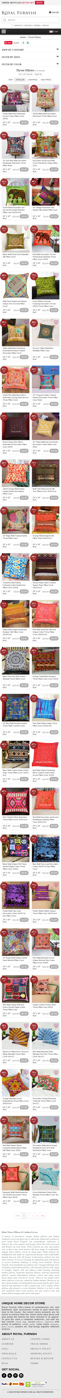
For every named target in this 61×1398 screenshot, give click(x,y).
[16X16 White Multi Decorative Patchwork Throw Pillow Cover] (45, 111)
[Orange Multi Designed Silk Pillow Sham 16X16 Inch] (45, 533)
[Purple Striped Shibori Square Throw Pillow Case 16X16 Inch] (45, 908)
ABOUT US (8, 1339)
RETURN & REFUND (42, 1358)
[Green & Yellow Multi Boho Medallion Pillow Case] (45, 346)
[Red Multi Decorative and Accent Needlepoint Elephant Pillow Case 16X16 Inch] (45, 815)
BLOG (5, 1363)
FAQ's (5, 1349)
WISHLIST (18, 25)
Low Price (33, 80)
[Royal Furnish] (19, 13)
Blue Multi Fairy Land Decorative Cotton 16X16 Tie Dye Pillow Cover (45, 866)
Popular (20, 80)
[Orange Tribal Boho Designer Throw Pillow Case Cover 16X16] (45, 674)
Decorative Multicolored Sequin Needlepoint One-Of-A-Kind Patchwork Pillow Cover (45, 1147)
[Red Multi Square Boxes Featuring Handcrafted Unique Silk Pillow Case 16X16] (15, 1143)
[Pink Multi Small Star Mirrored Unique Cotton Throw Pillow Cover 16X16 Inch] (45, 627)
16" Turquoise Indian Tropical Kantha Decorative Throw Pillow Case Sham (45, 397)
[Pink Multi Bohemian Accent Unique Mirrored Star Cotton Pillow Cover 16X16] (45, 955)
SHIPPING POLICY (41, 1354)
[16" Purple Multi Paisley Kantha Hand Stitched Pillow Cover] (15, 955)
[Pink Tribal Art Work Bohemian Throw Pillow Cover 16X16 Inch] (15, 815)
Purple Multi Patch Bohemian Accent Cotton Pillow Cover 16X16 (14, 116)
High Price (46, 80)
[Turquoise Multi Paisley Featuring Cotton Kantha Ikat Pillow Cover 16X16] (15, 580)
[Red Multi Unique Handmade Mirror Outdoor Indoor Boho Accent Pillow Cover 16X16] (45, 768)
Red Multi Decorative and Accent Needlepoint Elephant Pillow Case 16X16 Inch (45, 819)
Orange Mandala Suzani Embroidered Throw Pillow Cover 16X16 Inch (16, 1101)
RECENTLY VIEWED (32, 25)
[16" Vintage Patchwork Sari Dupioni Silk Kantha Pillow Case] (45, 205)
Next (43, 1216)
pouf (40, 1283)
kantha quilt (48, 1283)
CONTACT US (9, 1358)
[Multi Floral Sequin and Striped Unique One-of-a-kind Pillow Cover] (15, 299)
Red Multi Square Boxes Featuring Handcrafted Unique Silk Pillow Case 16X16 (15, 1147)
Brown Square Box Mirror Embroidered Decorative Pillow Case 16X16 (15, 444)
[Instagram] (21, 1375)
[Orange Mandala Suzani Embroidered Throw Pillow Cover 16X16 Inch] (15, 1096)
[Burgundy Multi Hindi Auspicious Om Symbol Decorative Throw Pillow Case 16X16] (15, 1190)
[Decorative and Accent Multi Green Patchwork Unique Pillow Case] (45, 158)
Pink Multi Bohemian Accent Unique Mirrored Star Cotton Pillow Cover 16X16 (44, 960)
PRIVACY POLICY (41, 1349)
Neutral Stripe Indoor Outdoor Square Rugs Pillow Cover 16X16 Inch (44, 585)
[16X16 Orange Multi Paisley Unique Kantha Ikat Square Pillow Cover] (15, 486)
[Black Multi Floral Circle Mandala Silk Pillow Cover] (15, 252)
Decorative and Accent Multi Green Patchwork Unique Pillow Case (45, 163)
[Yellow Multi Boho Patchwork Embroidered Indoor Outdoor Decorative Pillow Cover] (15, 346)
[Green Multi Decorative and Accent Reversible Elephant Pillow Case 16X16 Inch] (15, 205)
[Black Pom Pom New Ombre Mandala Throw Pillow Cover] (15, 674)
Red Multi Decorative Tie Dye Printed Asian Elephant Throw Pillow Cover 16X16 (44, 256)
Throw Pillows (34, 37)
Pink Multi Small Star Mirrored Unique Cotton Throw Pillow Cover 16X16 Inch (44, 632)
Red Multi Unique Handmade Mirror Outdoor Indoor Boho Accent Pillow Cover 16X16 (44, 772)
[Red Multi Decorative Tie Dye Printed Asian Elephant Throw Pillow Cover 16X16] (45, 252)
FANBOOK (8, 1344)
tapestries (17, 1285)
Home (23, 37)
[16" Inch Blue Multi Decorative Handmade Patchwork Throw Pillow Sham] (15, 158)
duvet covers (28, 1278)
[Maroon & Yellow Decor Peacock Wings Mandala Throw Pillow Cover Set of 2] (15, 1049)
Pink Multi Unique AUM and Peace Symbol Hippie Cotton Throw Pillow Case (14, 1007)
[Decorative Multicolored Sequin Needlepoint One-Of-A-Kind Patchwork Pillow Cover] (45, 1143)
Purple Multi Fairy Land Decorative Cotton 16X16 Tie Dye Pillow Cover (14, 913)
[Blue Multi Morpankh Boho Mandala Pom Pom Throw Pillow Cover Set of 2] (45, 1049)
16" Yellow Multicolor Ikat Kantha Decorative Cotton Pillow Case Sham (45, 444)
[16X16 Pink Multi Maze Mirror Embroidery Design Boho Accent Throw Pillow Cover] (15, 392)
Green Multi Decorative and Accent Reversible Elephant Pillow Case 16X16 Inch (14, 210)
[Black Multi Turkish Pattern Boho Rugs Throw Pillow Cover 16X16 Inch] (15, 768)
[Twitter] (9, 1375)
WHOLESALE (9, 1354)
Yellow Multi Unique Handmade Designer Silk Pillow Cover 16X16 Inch (15, 632)
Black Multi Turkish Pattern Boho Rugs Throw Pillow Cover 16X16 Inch (15, 772)
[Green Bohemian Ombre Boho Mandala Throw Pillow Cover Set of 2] (45, 1190)
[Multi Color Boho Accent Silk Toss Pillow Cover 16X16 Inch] (45, 486)
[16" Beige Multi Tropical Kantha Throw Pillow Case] (15, 533)
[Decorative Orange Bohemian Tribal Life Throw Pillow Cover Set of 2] (45, 1096)
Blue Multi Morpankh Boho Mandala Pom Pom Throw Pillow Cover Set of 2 (45, 1054)
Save (10, 42)
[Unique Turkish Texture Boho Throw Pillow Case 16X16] (45, 1002)
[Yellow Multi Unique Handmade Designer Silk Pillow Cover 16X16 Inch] (15, 627)
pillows (39, 1322)
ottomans (54, 1324)
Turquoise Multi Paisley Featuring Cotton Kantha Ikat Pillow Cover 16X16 (14, 585)
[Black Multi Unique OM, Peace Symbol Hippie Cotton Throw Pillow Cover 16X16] (15, 861)
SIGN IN (45, 25)
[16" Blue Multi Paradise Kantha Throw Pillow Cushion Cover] (15, 721)
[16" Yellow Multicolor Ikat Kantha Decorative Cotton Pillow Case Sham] (45, 439)
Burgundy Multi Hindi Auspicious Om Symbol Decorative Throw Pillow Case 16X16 (15, 1194)
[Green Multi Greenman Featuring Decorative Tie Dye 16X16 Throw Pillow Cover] (45, 299)
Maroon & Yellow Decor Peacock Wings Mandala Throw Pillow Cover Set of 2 (16, 1054)
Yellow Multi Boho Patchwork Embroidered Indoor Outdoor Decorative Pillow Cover (14, 350)
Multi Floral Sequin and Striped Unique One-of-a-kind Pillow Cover (15, 303)
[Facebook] (4, 1375)
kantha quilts (29, 1324)
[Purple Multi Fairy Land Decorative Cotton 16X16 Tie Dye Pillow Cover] (15, 908)
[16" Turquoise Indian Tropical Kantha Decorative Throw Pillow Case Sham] (45, 392)
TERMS (35, 1363)
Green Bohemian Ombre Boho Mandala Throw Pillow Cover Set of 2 (45, 1194)
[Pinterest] (15, 1375)
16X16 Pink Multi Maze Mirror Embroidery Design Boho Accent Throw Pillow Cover (15, 397)
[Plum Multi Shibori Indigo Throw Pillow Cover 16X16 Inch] (45, 721)
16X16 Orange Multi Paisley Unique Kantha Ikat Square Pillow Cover (14, 491)
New (11, 80)
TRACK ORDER (39, 1344)
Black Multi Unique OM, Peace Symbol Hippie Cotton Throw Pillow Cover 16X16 (15, 866)
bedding (24, 1262)
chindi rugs (21, 1322)
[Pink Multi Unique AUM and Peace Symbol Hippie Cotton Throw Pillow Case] (15, 1002)
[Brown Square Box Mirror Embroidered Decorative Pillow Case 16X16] (15, 439)
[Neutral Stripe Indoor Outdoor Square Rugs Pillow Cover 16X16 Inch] (45, 580)
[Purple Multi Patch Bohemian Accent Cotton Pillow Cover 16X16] (15, 111)
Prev (18, 1216)
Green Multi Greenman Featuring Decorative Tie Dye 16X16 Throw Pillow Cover (44, 303)
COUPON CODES (40, 1339)
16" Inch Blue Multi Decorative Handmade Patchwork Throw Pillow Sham (14, 163)
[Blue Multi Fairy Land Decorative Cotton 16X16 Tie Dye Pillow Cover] (45, 861)
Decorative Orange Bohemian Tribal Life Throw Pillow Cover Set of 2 (44, 1101)
